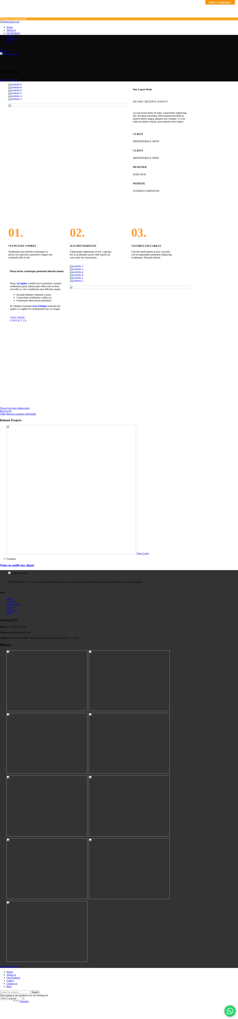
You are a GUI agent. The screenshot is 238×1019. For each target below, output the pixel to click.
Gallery (10, 607)
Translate (24, 1001)
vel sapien (21, 283)
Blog (8, 613)
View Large (143, 553)
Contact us (11, 610)
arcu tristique (39, 306)
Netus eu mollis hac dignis (17, 565)
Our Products (13, 604)
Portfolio (13, 80)
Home (3, 80)
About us (11, 601)
